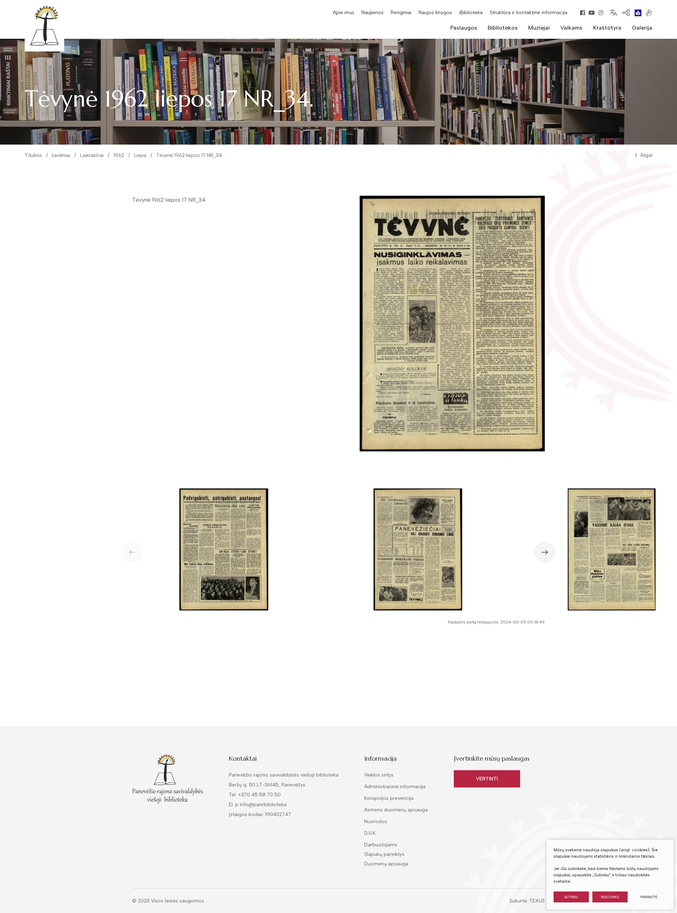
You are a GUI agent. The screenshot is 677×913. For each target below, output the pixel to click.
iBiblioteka (471, 13)
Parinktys (648, 897)
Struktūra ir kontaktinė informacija (528, 13)
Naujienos (372, 13)
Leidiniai (61, 155)
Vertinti (487, 779)
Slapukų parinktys (384, 854)
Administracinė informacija (395, 787)
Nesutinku (610, 897)
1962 (119, 155)
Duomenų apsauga (386, 864)
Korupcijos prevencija (389, 798)
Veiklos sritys (379, 775)
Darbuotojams (380, 845)
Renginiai (401, 13)
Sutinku (571, 897)
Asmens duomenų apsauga (396, 810)
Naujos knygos (435, 13)
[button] (544, 552)
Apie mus (343, 13)
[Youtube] (592, 13)
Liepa (140, 155)
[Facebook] (582, 13)
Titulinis (33, 155)
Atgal (646, 155)
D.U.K (370, 833)
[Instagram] (601, 13)
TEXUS (537, 901)
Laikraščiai (92, 155)
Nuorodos (375, 821)
